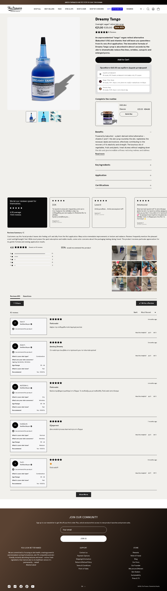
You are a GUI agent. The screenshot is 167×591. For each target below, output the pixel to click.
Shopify (157, 586)
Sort (136, 312)
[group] (83, 2)
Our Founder (135, 565)
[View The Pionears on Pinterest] (26, 586)
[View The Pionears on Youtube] (32, 586)
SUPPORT (83, 548)
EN (141, 9)
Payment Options (83, 556)
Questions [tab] (27, 297)
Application (100, 175)
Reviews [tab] (15, 297)
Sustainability (136, 575)
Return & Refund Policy (83, 562)
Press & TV (136, 578)
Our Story (135, 562)
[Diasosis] (107, 113)
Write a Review (149, 304)
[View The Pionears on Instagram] (8, 586)
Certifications (102, 185)
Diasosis (123, 109)
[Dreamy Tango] (31, 116)
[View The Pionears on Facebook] (20, 586)
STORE (136, 548)
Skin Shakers (136, 572)
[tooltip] (23, 233)
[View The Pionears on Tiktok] (14, 586)
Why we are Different (136, 569)
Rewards (136, 552)
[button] (59, 9)
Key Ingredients (102, 165)
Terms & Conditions (83, 565)
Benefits (99, 132)
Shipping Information (83, 559)
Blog (135, 559)
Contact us (83, 552)
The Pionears (145, 586)
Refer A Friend (136, 556)
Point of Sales (83, 569)
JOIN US (83, 539)
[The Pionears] (14, 9)
